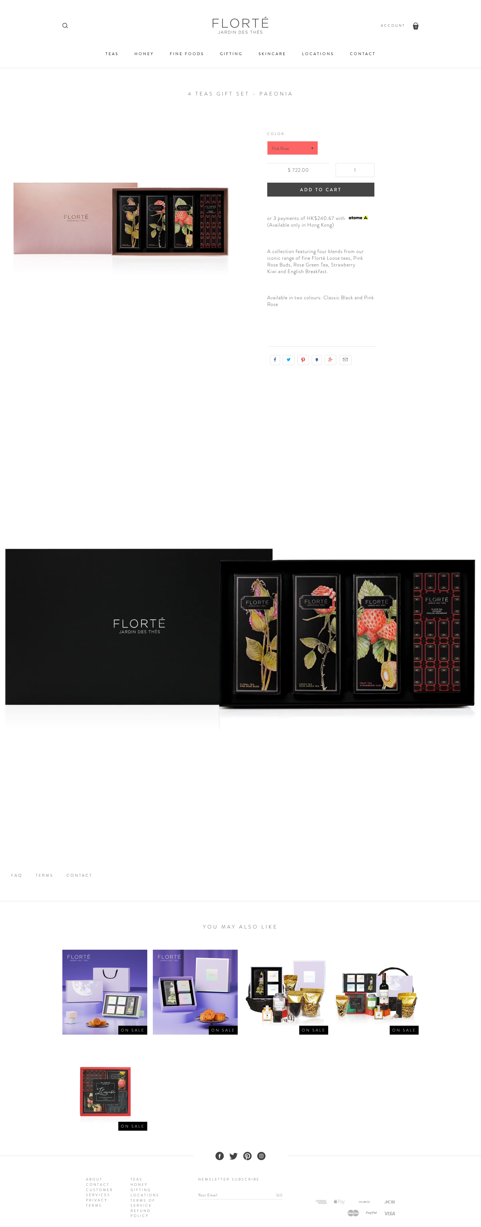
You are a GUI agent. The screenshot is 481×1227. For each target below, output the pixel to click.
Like (275, 360)
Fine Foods (187, 54)
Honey (144, 54)
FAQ (17, 875)
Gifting (231, 54)
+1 (330, 360)
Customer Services (99, 1192)
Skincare (272, 54)
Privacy (97, 1200)
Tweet (289, 360)
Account (393, 25)
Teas (112, 54)
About (94, 1179)
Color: (277, 133)
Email (345, 360)
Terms (44, 875)
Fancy (317, 360)
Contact (363, 54)
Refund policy (141, 1213)
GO (279, 1195)
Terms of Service (143, 1203)
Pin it (303, 360)
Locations (318, 54)
